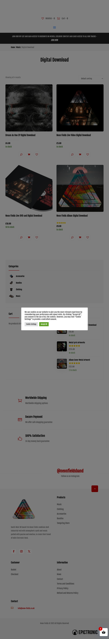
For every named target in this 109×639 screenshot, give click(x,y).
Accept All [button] (44, 324)
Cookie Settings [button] (31, 324)
